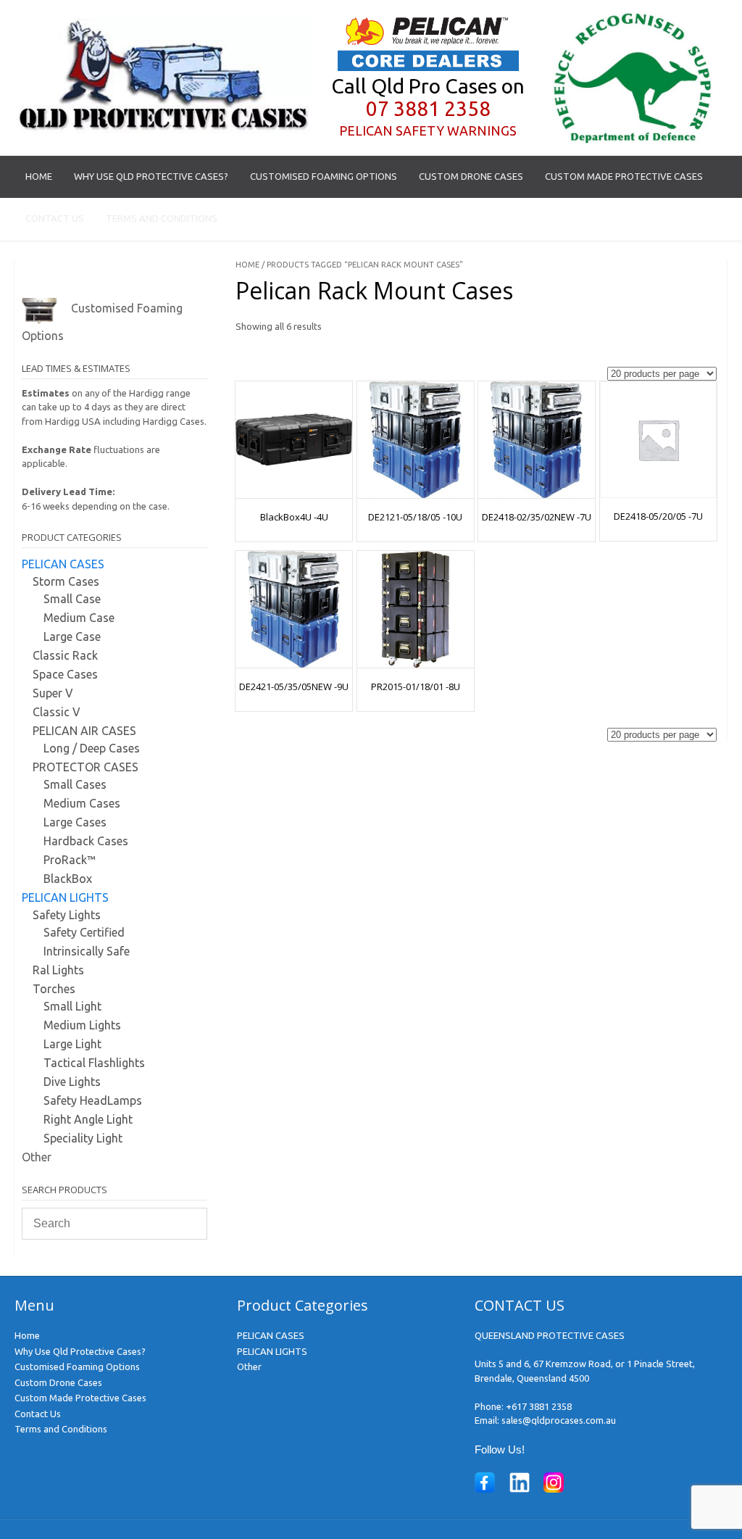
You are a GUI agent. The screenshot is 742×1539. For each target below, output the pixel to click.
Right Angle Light (88, 1119)
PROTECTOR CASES (85, 766)
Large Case (72, 636)
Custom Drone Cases (471, 176)
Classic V (56, 711)
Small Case (72, 598)
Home (38, 176)
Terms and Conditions (161, 218)
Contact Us (54, 218)
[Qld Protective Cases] (164, 130)
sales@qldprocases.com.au (558, 1420)
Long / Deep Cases (91, 748)
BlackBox (67, 878)
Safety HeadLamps (92, 1100)
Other (36, 1156)
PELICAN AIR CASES (84, 730)
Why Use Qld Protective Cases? (151, 176)
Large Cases (75, 822)
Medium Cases (81, 803)
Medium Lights (82, 1025)
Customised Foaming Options (323, 176)
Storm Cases (66, 581)
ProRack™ (69, 859)
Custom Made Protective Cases (624, 176)
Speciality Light (82, 1138)
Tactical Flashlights (94, 1062)
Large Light (72, 1043)
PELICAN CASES (63, 564)
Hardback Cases (85, 840)
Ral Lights (58, 969)
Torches (54, 988)
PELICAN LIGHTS (65, 897)
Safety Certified (84, 932)
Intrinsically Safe (86, 951)
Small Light (72, 1006)
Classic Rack (65, 655)
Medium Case (78, 617)
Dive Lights (72, 1081)
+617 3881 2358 (539, 1406)
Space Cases (65, 674)
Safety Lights (67, 914)
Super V (53, 693)
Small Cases (75, 784)
